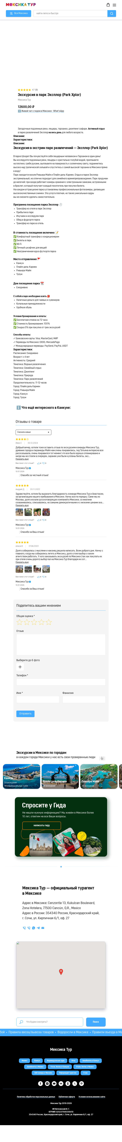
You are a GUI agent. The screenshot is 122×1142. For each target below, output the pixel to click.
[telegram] (38, 928)
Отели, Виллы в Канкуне (60, 1067)
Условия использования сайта (92, 1097)
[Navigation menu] (114, 5)
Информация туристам (67, 1073)
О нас (85, 1073)
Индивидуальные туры (55, 1061)
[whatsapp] (33, 928)
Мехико (24, 1061)
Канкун (37, 1061)
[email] (43, 928)
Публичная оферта (67, 1097)
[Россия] (24, 928)
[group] (21, 776)
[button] (108, 5)
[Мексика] (29, 928)
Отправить (25, 714)
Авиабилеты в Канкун (90, 1061)
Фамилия (67, 693)
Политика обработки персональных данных (36, 1097)
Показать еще (22, 459)
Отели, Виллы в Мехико (85, 1067)
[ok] (67, 1083)
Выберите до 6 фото (28, 660)
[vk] (61, 1083)
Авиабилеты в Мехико (35, 1067)
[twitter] (74, 1083)
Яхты (73, 1061)
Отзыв (20, 631)
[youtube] (54, 1083)
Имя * (19, 693)
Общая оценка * (25, 616)
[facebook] (40, 1083)
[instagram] (47, 1083)
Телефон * (22, 675)
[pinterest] (81, 1083)
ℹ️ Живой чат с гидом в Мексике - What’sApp (41, 111)
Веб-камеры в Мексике (43, 1073)
